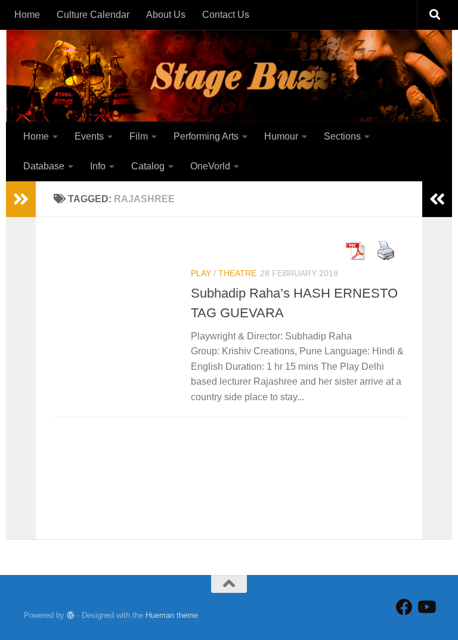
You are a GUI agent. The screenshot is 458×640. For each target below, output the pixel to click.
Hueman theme (172, 615)
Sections (342, 136)
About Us (165, 15)
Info (98, 166)
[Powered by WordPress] (71, 615)
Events (89, 136)
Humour (281, 136)
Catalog (148, 166)
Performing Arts (206, 136)
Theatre (237, 273)
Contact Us (225, 15)
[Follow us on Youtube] (425, 607)
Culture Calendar (93, 15)
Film (138, 136)
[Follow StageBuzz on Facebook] (404, 607)
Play (201, 273)
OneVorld (210, 166)
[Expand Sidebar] (21, 199)
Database (43, 166)
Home (27, 15)
